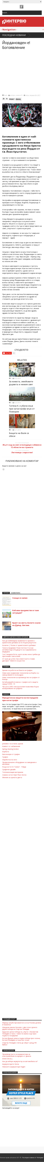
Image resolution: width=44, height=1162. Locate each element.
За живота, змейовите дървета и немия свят (21, 383)
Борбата (5, 752)
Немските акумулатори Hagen (13, 1067)
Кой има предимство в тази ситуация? (25, 611)
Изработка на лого (9, 760)
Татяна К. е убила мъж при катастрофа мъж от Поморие (22, 408)
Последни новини (14, 35)
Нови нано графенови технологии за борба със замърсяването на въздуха (20, 674)
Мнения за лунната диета (12, 777)
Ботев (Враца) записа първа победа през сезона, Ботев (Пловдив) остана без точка (21, 1039)
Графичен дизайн (9, 769)
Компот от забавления (11, 746)
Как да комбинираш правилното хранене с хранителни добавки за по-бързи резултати (19, 642)
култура (12, 95)
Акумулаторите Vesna (10, 1064)
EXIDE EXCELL (7, 1059)
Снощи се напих (19, 598)
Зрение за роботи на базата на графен (17, 670)
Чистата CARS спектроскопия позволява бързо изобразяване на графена (20, 688)
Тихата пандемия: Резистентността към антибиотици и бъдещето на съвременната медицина (19, 650)
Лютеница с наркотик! (22, 452)
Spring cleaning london (10, 749)
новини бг (19, 95)
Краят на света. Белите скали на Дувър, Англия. (26, 624)
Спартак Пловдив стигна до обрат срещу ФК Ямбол (19, 1044)
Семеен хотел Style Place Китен (14, 775)
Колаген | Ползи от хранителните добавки (19, 645)
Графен (5, 757)
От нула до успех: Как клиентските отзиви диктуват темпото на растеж (18, 660)
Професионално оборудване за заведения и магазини (19, 763)
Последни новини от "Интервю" (33, 1158)
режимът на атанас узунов (12, 744)
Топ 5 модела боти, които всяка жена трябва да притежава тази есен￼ (21, 655)
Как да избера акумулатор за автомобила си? (20, 1061)
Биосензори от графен (11, 754)
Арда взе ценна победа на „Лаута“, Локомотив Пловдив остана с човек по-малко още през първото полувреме (20, 1034)
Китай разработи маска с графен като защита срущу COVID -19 (20, 683)
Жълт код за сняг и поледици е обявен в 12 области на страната (22, 446)
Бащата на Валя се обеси (19, 434)
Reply (5, 95)
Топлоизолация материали (12, 772)
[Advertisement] (22, 72)
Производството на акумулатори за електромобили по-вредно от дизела (16, 1055)
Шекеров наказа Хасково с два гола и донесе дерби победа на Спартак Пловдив (19, 1028)
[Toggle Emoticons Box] (3, 469)
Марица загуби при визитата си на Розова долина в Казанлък (21, 1024)
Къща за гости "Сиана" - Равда (14, 767)
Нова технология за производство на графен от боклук (21, 678)
